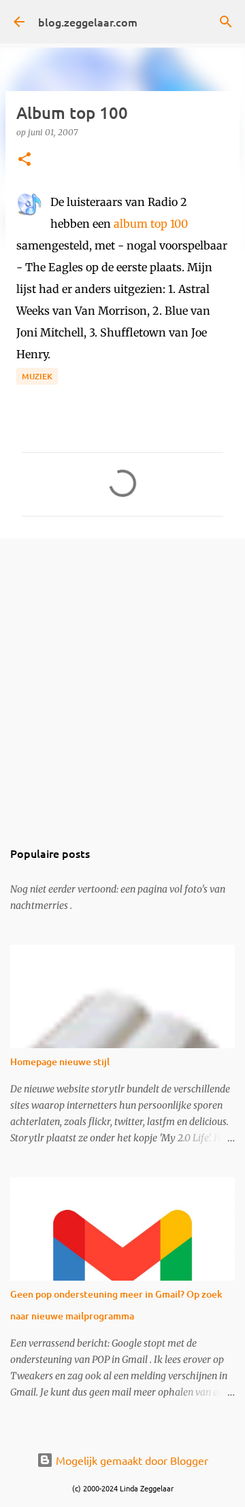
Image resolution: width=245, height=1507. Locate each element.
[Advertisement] (122, 681)
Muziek (37, 376)
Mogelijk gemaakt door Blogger (130, 1460)
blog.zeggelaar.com (87, 21)
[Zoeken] (226, 21)
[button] (24, 160)
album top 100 (151, 223)
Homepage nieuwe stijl (60, 1061)
